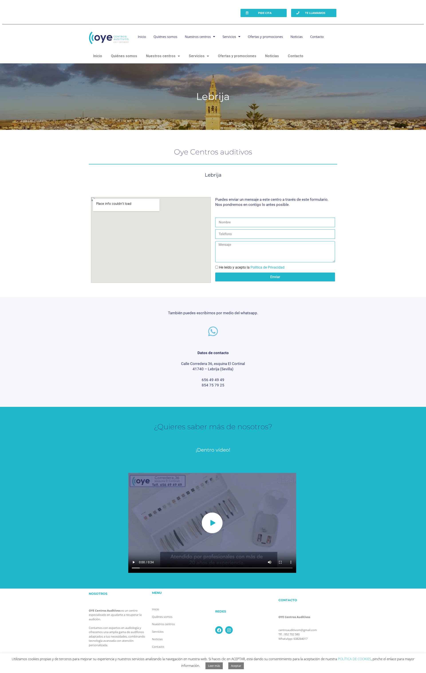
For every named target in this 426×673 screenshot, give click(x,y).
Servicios (229, 36)
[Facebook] (219, 630)
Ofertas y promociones (265, 36)
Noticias (296, 36)
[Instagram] (229, 630)
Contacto (317, 36)
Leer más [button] (214, 666)
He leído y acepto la (251, 267)
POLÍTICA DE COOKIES (354, 659)
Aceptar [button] (236, 666)
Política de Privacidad (267, 267)
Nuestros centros (198, 36)
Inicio (142, 36)
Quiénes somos (165, 36)
